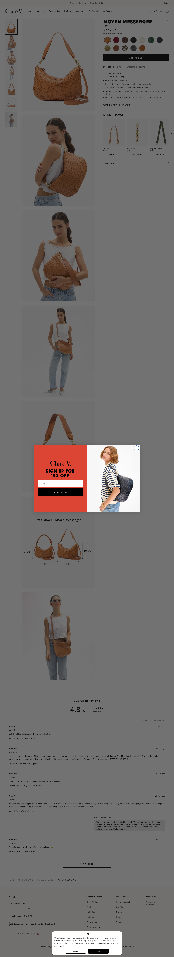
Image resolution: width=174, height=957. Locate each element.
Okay (98, 951)
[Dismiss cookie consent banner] (88, 934)
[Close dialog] (136, 448)
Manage (75, 951)
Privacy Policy (62, 943)
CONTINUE (60, 492)
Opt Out (99, 943)
